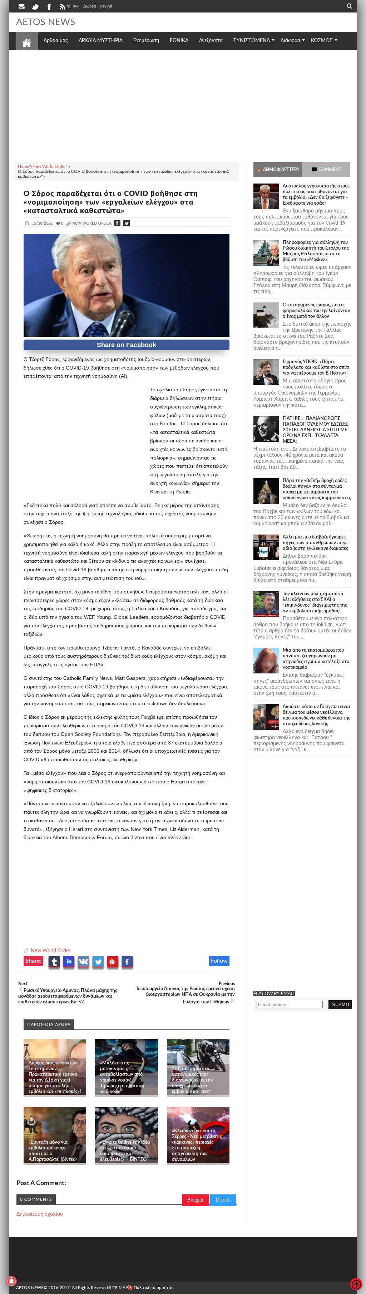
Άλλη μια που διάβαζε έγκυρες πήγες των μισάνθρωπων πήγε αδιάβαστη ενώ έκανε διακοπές (315, 543)
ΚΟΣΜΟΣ (322, 40)
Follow (219, 961)
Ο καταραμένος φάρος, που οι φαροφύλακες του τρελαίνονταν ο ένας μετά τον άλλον (316, 311)
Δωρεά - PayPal (97, 6)
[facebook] (48, 6)
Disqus (223, 1200)
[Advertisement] (183, 105)
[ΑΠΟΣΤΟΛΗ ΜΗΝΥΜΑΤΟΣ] (22, 6)
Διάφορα (290, 40)
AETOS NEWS (45, 22)
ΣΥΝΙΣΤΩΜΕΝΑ (251, 40)
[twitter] (35, 6)
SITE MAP (118, 1287)
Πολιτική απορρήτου (154, 1287)
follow (72, 6)
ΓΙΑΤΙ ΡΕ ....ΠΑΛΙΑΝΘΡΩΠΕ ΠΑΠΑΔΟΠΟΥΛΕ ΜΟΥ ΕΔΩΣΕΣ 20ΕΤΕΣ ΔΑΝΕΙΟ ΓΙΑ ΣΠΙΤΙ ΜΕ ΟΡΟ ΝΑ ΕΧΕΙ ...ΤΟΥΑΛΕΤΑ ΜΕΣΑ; (315, 430)
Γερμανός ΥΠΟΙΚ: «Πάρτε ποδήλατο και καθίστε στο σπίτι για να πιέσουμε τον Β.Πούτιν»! (316, 368)
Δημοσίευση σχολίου (39, 1214)
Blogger (195, 1200)
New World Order (50, 950)
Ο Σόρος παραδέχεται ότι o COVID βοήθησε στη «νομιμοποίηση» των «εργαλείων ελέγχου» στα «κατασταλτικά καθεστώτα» (111, 202)
